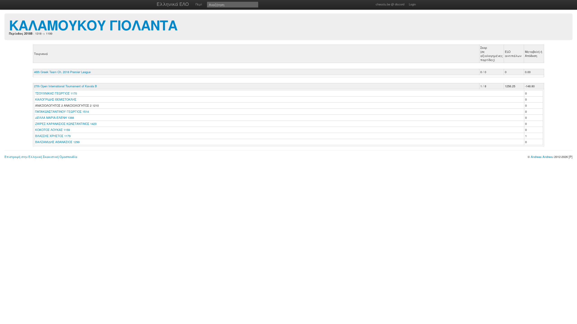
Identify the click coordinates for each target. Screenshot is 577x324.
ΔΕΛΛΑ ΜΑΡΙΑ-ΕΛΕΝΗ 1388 (54, 117)
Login (412, 4)
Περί (199, 4)
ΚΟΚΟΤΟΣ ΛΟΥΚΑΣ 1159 (52, 130)
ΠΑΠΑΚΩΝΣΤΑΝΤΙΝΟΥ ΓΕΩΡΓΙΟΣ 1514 (62, 111)
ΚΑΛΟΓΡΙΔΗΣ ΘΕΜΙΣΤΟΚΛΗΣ (56, 99)
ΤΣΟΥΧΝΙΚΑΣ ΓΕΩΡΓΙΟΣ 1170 (56, 93)
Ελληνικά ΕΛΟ (173, 4)
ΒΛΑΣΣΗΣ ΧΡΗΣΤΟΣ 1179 (53, 136)
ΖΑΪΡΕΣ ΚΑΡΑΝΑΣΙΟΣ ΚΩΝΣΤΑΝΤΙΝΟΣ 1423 (65, 124)
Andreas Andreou (542, 157)
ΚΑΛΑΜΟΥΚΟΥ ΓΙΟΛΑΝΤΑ (93, 24)
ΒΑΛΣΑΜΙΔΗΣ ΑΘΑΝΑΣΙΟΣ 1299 (57, 142)
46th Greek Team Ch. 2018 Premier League (62, 72)
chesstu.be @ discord (390, 4)
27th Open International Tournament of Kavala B (65, 86)
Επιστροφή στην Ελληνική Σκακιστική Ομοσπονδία (41, 157)
